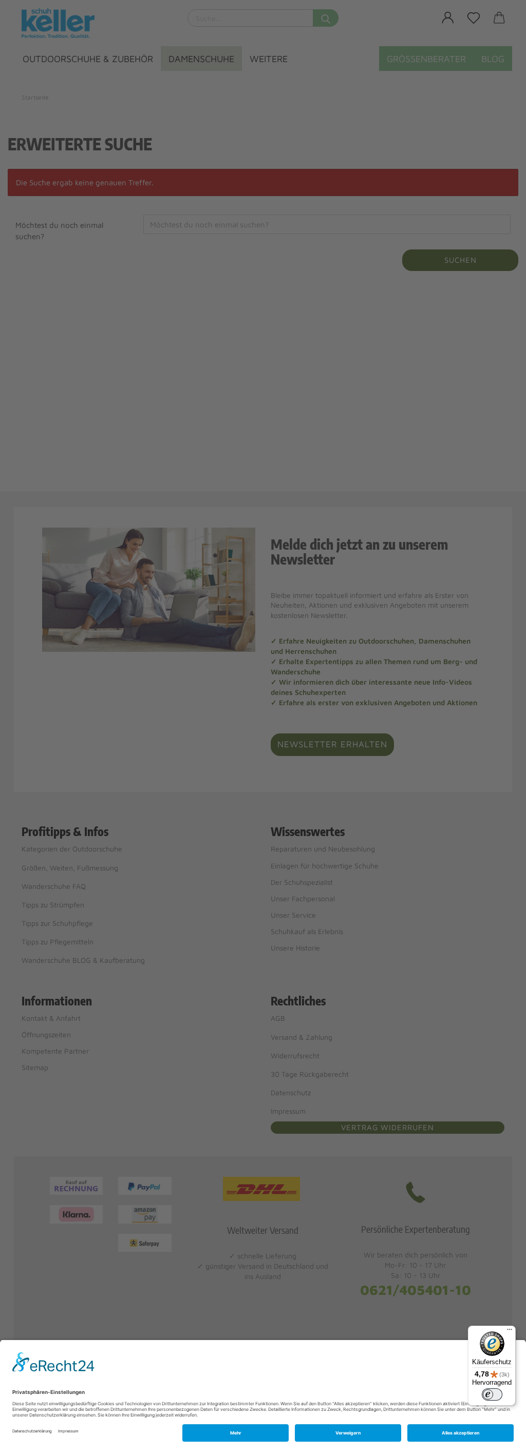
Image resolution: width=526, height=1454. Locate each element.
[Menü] (509, 1332)
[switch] (492, 1394)
